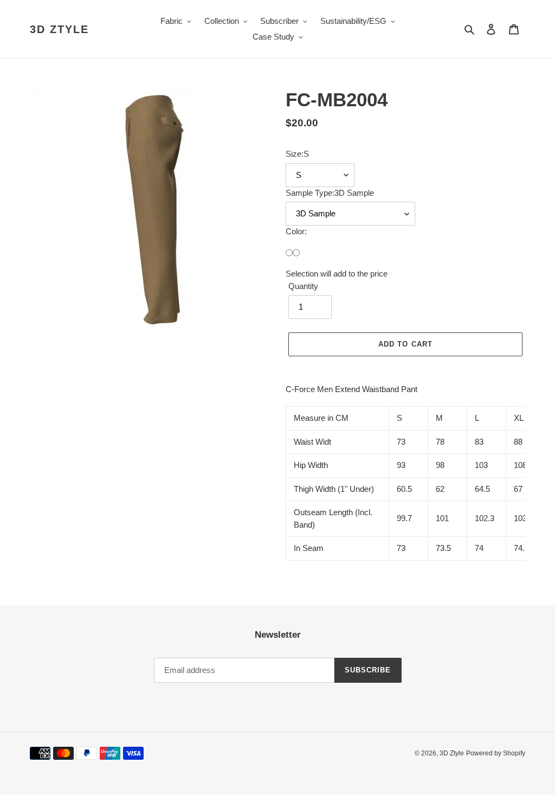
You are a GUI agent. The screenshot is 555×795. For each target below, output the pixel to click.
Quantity (303, 286)
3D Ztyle (59, 29)
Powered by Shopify (495, 753)
